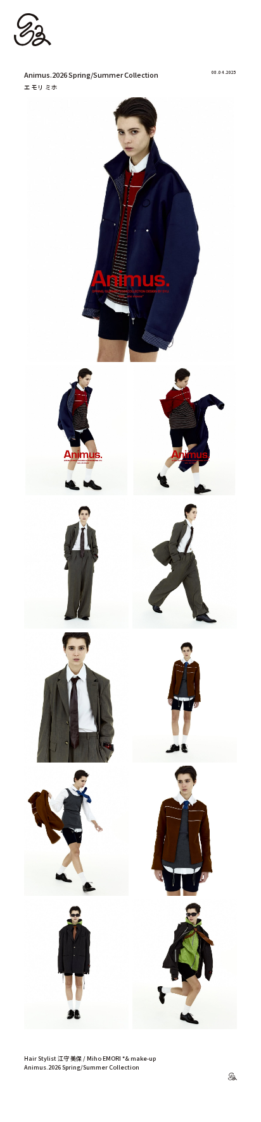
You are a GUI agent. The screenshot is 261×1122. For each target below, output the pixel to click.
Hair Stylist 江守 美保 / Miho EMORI (72, 1058)
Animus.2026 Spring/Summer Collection (81, 1067)
